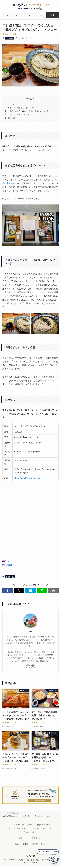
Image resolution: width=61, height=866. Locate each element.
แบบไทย (35, 844)
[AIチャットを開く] (54, 859)
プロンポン (9, 38)
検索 (52, 15)
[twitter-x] (28, 666)
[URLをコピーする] (53, 590)
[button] (7, 590)
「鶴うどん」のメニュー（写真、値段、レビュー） (28, 111)
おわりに (11, 117)
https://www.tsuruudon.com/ (27, 477)
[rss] (34, 855)
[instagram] (33, 666)
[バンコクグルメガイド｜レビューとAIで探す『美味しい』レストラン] (30, 6)
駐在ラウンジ (37, 838)
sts (30, 631)
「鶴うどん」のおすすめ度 (18, 114)
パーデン (46, 183)
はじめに (11, 104)
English (43, 844)
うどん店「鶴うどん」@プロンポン (22, 107)
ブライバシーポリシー (30, 832)
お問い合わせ (47, 828)
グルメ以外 (35, 828)
